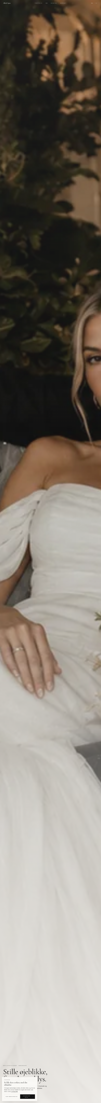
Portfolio (38, 3)
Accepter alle (28, 1096)
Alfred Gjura (6, 3)
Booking (54, 3)
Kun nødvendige (12, 1096)
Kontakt (63, 3)
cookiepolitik (14, 1091)
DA (92, 3)
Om (47, 3)
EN (96, 3)
